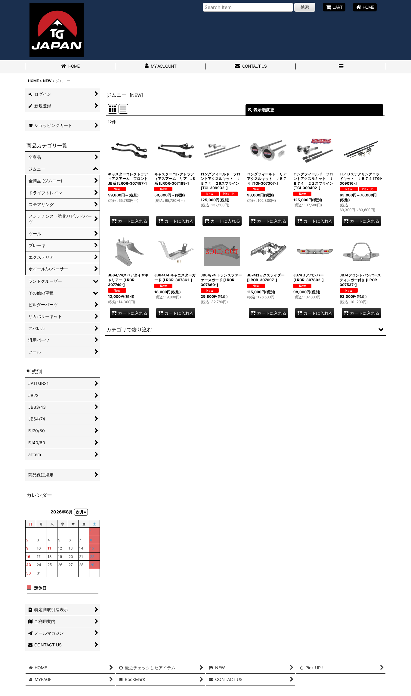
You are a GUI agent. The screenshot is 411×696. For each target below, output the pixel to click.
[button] (341, 66)
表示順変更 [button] (263, 109)
